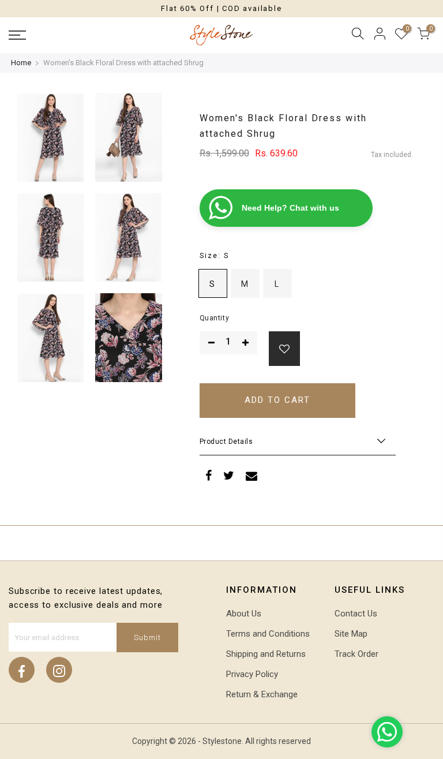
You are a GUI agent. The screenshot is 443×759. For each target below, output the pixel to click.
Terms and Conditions (268, 634)
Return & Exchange (262, 694)
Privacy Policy (252, 674)
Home (21, 62)
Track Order (356, 654)
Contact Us (356, 613)
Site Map (351, 634)
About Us (243, 613)
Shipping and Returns (266, 654)
